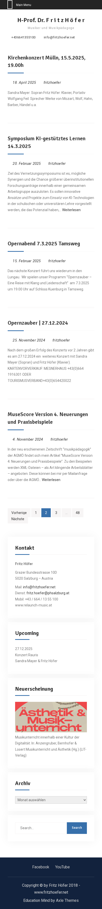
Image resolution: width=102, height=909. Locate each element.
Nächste (17, 519)
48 (78, 513)
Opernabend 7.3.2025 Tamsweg (44, 243)
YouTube (62, 867)
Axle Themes (67, 900)
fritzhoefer (52, 82)
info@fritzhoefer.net (59, 37)
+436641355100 (23, 37)
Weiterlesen (71, 210)
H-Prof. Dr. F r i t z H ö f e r (51, 20)
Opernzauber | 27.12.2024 (38, 322)
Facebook (40, 867)
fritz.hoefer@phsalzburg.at (47, 593)
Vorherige (19, 513)
